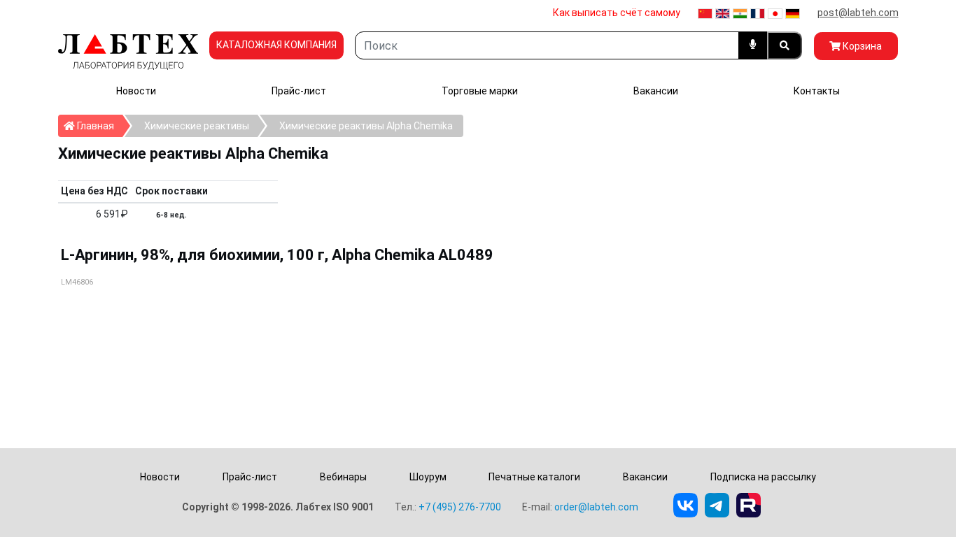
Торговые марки (480, 90)
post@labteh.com (858, 12)
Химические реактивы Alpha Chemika (366, 125)
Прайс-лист (299, 90)
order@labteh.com (596, 507)
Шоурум (428, 476)
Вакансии (655, 90)
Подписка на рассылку (763, 476)
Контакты (817, 90)
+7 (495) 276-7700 (460, 507)
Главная (98, 125)
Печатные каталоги (534, 476)
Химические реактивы (196, 125)
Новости (136, 90)
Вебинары (343, 476)
